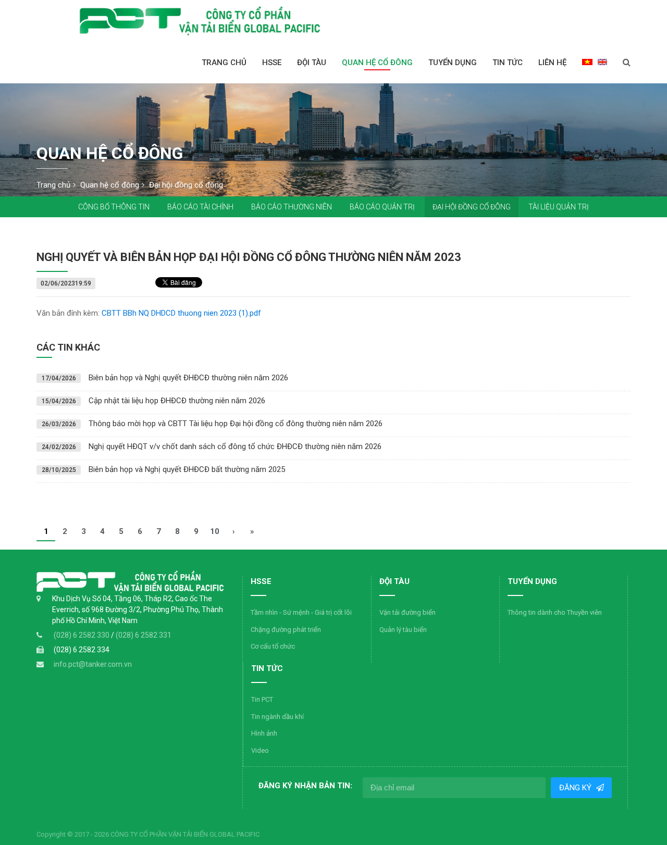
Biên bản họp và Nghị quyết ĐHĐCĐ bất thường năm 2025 (187, 469)
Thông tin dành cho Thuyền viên (555, 612)
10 (214, 531)
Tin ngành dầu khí (277, 716)
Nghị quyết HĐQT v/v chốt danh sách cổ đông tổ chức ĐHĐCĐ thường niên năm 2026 (235, 446)
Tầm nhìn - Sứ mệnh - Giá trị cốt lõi (301, 612)
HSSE (271, 62)
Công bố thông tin (114, 207)
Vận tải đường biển (407, 612)
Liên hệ (552, 62)
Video (260, 750)
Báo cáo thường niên (291, 207)
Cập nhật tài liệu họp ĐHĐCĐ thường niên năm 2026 (177, 400)
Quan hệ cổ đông (377, 62)
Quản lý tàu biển (403, 629)
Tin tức (507, 62)
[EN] (602, 61)
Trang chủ (224, 62)
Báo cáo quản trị (382, 207)
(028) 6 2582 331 (143, 635)
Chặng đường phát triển (286, 629)
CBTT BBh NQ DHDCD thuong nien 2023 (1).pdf (181, 313)
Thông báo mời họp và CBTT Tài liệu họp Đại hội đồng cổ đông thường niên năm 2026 (235, 423)
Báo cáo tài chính (200, 207)
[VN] (587, 61)
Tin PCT (262, 699)
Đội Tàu (311, 62)
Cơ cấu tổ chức (273, 646)
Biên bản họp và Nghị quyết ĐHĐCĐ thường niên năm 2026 (188, 377)
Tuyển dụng (452, 62)
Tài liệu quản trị (558, 207)
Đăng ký (576, 787)
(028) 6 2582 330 (82, 635)
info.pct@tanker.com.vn (93, 664)
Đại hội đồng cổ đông (472, 207)
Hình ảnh (264, 733)
